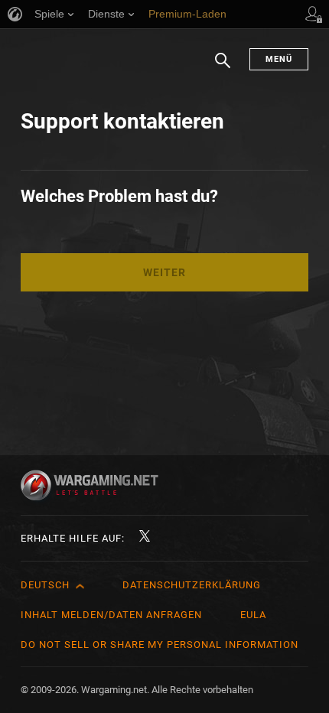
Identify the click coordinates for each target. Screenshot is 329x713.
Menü (278, 59)
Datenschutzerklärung (191, 585)
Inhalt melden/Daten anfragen (111, 614)
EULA (253, 614)
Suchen (222, 68)
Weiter (164, 272)
